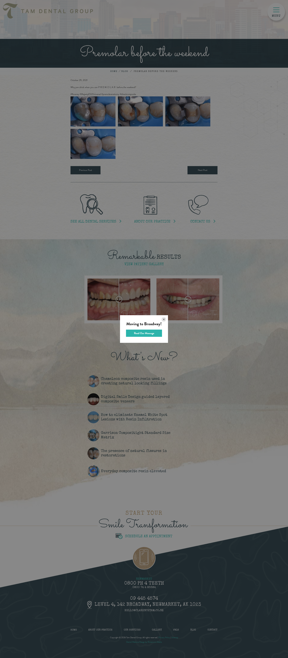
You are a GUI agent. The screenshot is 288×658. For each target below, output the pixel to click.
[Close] (163, 319)
